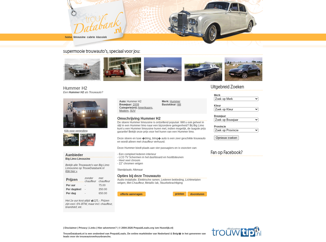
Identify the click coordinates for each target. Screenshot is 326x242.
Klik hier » (71, 171)
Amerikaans (145, 107)
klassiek (101, 37)
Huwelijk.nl (166, 227)
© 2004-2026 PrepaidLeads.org (136, 227)
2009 (136, 104)
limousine (79, 37)
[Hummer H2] (85, 127)
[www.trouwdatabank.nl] (97, 23)
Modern (124, 110)
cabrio (91, 37)
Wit (179, 104)
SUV (133, 110)
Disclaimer (71, 227)
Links (92, 227)
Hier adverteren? (107, 227)
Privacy (83, 227)
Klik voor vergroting (76, 130)
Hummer (175, 101)
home (68, 37)
